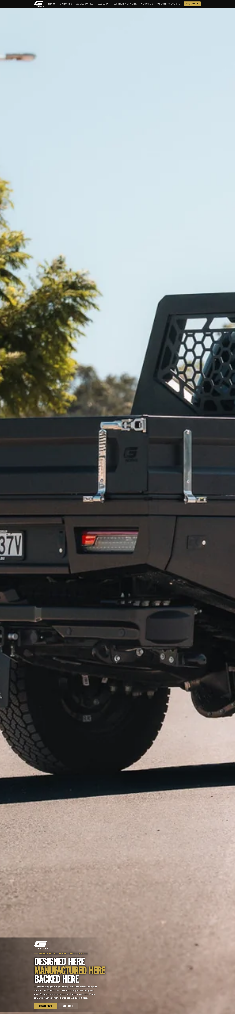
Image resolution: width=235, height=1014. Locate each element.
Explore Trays (45, 1006)
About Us (147, 3)
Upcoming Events (168, 3)
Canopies (66, 3)
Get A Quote (68, 1006)
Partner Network (125, 3)
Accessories (84, 3)
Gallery (103, 3)
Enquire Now (192, 4)
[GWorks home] (39, 4)
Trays (52, 3)
